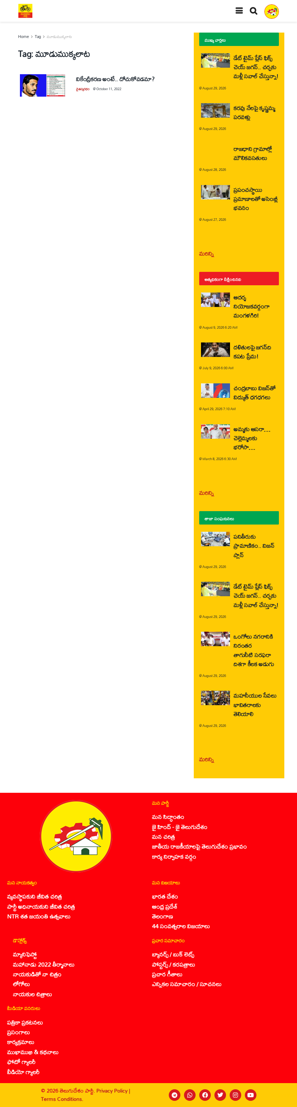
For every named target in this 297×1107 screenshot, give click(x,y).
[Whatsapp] (190, 1095)
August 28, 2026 (214, 169)
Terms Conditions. (62, 1099)
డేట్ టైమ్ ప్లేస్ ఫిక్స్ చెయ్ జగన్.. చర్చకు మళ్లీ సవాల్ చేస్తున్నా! (256, 67)
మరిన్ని (206, 253)
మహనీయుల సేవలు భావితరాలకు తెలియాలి (255, 704)
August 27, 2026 (214, 219)
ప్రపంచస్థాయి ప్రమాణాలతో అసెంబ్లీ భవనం (256, 199)
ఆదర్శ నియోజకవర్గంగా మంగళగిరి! (251, 306)
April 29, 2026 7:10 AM (219, 408)
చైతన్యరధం (82, 88)
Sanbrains (282, 1095)
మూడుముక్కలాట (59, 37)
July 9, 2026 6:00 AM (218, 368)
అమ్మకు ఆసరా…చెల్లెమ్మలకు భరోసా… (252, 438)
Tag (38, 37)
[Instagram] (235, 1095)
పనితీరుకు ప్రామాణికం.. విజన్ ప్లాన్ (254, 545)
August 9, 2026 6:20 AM (220, 327)
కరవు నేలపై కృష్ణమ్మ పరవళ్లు (254, 112)
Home (23, 37)
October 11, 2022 (108, 88)
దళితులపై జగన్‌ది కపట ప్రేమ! (252, 351)
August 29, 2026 (214, 88)
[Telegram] (174, 1095)
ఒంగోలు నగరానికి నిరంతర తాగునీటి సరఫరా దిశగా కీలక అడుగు (254, 650)
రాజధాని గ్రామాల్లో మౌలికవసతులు (253, 153)
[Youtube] (250, 1095)
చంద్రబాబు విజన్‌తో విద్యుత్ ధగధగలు (255, 392)
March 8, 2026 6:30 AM (219, 458)
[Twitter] (220, 1095)
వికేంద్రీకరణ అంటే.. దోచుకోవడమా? (115, 79)
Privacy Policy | (113, 1090)
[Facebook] (205, 1095)
